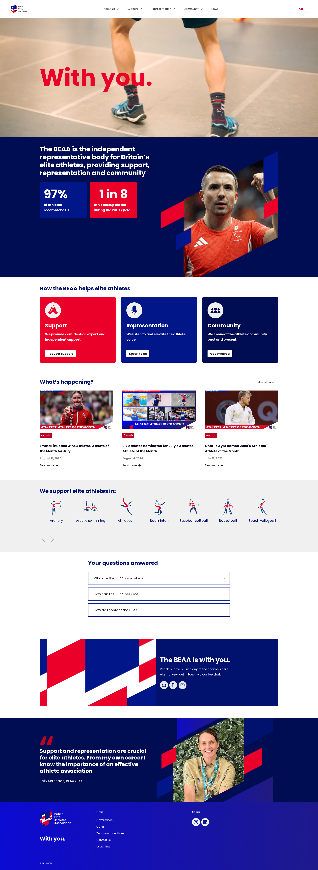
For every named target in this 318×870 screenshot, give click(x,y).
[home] (19, 9)
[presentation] (44, 539)
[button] (113, 9)
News (214, 9)
